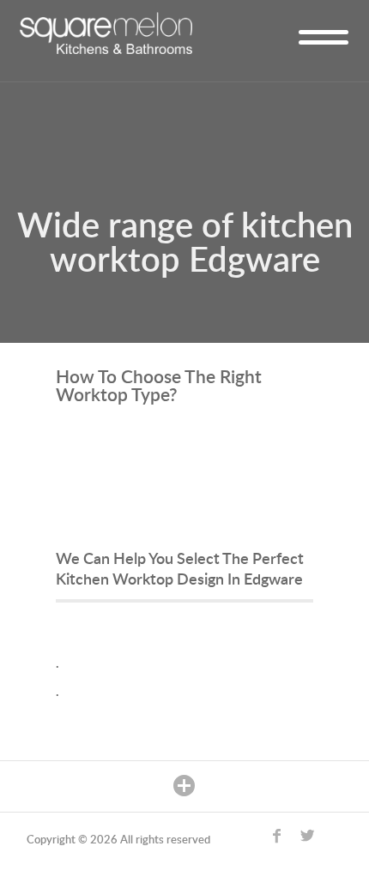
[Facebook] (282, 841)
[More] (185, 786)
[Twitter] (312, 841)
